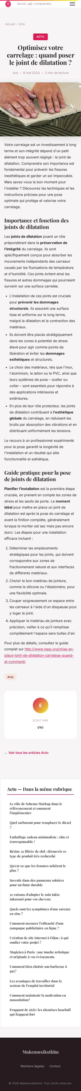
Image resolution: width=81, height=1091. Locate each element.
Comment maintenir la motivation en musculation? (38, 997)
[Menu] (72, 3)
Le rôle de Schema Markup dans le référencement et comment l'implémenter (36, 808)
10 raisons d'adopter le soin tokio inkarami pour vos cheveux (34, 896)
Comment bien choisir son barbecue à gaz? (38, 968)
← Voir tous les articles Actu (26, 753)
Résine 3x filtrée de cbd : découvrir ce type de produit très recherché (38, 853)
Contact (55, 1066)
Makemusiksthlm (40, 1052)
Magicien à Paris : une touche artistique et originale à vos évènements (39, 954)
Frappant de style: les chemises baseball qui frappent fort (40, 1012)
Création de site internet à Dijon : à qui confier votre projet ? (39, 940)
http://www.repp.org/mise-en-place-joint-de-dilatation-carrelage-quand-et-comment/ (39, 655)
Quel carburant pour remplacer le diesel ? (40, 824)
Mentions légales (32, 1066)
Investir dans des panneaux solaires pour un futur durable (37, 882)
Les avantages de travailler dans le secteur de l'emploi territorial (36, 983)
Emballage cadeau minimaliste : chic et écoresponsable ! (39, 839)
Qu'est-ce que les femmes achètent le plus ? (38, 868)
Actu (22, 24)
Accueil (10, 24)
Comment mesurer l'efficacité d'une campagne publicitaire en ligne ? (37, 925)
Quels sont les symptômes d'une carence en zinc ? (40, 911)
